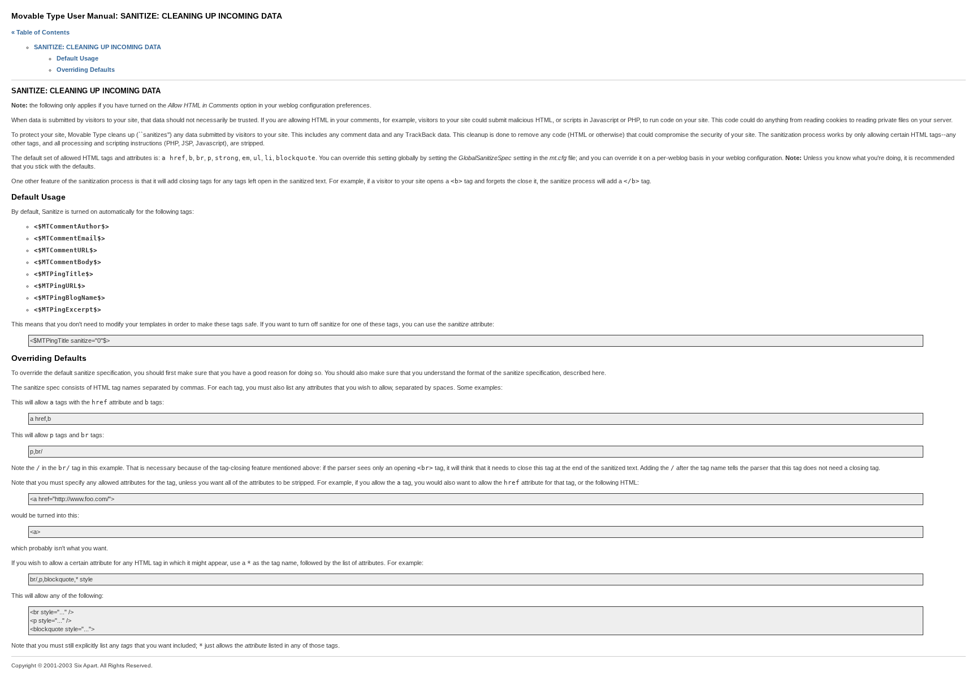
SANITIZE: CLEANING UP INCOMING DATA (97, 47)
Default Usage (77, 58)
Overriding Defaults (86, 69)
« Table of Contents (40, 32)
